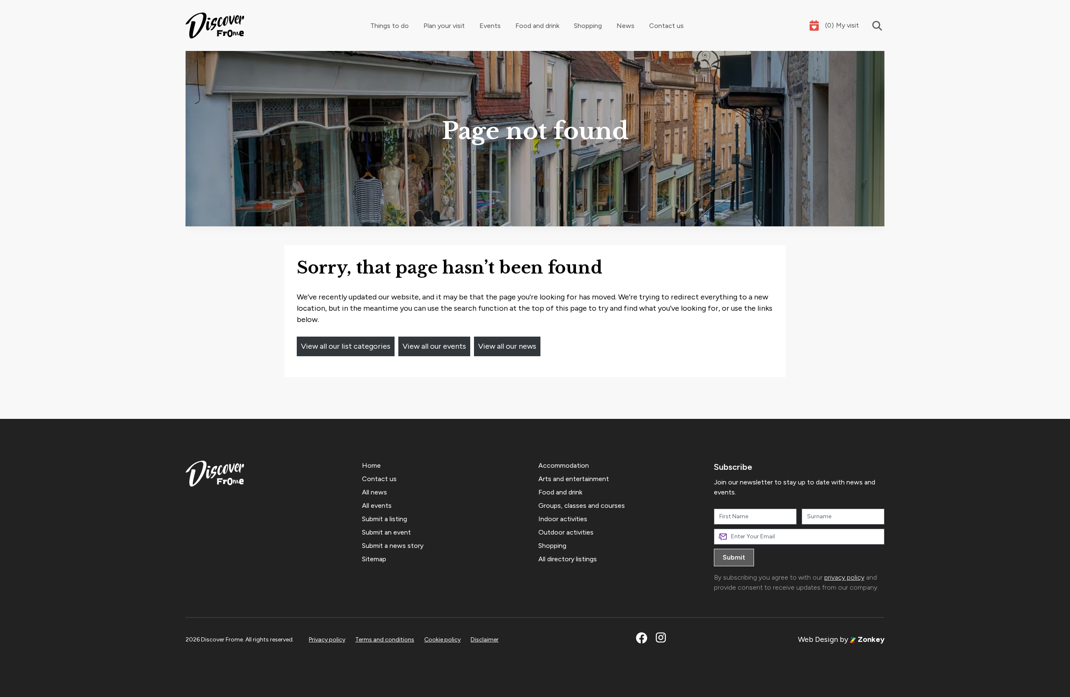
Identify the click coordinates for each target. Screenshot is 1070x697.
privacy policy (844, 577)
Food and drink (537, 26)
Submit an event (386, 532)
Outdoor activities (566, 532)
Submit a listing (384, 519)
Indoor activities (562, 519)
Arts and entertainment (573, 479)
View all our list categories (345, 346)
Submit (734, 557)
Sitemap (374, 559)
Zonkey (870, 639)
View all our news (507, 346)
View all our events (434, 346)
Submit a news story (392, 546)
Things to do (389, 26)
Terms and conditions (384, 639)
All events (377, 505)
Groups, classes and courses (581, 505)
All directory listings (567, 559)
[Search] (871, 25)
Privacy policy (327, 639)
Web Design (818, 639)
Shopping (588, 26)
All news (374, 492)
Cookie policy (442, 639)
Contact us (666, 26)
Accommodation (563, 465)
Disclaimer (485, 639)
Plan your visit (444, 26)
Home (371, 465)
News (625, 26)
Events (490, 26)
